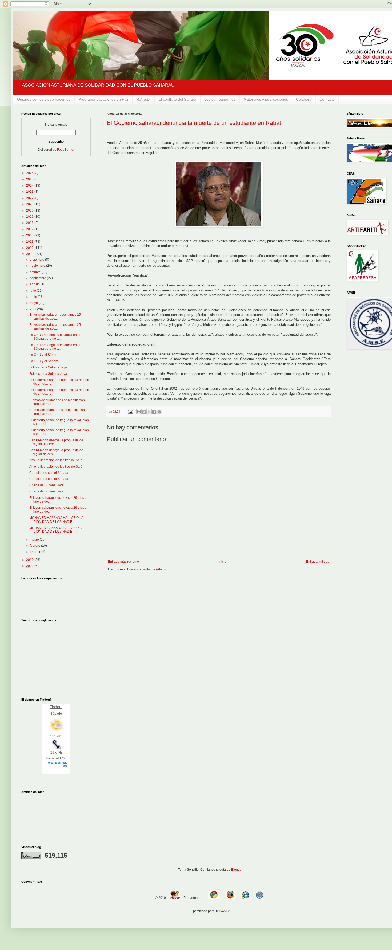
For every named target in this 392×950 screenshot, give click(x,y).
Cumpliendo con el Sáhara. (49, 473)
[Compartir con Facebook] (154, 411)
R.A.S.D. (143, 99)
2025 (30, 179)
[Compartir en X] (149, 411)
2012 (30, 248)
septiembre (38, 278)
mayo (34, 303)
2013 (30, 242)
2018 (30, 223)
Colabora (303, 99)
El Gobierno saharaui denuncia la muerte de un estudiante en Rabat (194, 123)
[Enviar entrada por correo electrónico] (130, 411)
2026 (30, 173)
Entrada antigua (317, 562)
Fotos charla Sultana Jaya (48, 367)
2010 (30, 560)
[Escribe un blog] (144, 411)
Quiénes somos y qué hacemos (43, 99)
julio (33, 291)
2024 (30, 185)
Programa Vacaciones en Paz (103, 99)
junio (34, 297)
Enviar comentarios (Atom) (146, 569)
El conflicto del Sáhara (177, 99)
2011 (30, 254)
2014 (30, 235)
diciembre (37, 259)
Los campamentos (219, 99)
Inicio (222, 562)
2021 (30, 204)
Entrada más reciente (123, 562)
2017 (30, 229)
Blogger (236, 869)
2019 (30, 217)
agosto (35, 284)
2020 (30, 210)
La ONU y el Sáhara (43, 355)
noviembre (38, 266)
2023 (30, 192)
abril (33, 309)
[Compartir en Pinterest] (159, 411)
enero (34, 552)
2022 (30, 198)
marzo (35, 539)
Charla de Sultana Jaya (46, 485)
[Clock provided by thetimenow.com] (56, 596)
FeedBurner (65, 149)
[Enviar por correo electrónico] (139, 411)
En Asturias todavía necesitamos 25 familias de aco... (55, 316)
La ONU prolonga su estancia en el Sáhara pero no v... (54, 336)
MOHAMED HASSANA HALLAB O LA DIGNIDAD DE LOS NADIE (56, 519)
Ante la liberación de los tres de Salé (55, 460)
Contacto (327, 99)
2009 (30, 566)
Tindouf (56, 707)
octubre (36, 272)
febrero (35, 546)
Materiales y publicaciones (265, 99)
